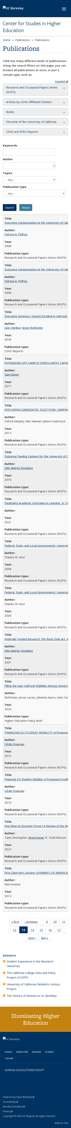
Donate (36, 1051)
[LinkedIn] (13, 1045)
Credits (49, 1051)
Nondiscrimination (14, 1106)
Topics (7, 173)
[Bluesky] (35, 1045)
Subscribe (22, 1051)
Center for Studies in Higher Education (32, 27)
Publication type (14, 187)
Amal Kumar (36, 837)
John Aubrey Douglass (19, 468)
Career (9, 1058)
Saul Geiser (12, 374)
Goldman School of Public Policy (24, 1069)
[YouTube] (21, 1045)
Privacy (8, 1111)
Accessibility (10, 1101)
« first (16, 922)
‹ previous (32, 922)
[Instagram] (28, 1045)
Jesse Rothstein (32, 328)
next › (33, 938)
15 (42, 930)
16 (51, 930)
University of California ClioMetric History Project (33, 986)
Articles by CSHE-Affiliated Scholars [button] (29, 102)
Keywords (10, 145)
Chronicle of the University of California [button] (31, 122)
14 (34, 930)
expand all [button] (61, 81)
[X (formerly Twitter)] (6, 1045)
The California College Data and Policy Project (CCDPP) (31, 975)
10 (56, 922)
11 (65, 922)
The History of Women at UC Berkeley (32, 996)
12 (16, 930)
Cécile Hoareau (14, 744)
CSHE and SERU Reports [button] (22, 132)
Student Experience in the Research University (30, 963)
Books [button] (10, 112)
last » (46, 938)
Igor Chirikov (13, 328)
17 (60, 930)
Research (9, 955)
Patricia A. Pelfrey (16, 234)
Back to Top (61, 1123)
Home (6, 40)
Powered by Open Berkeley (18, 1097)
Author (8, 159)
